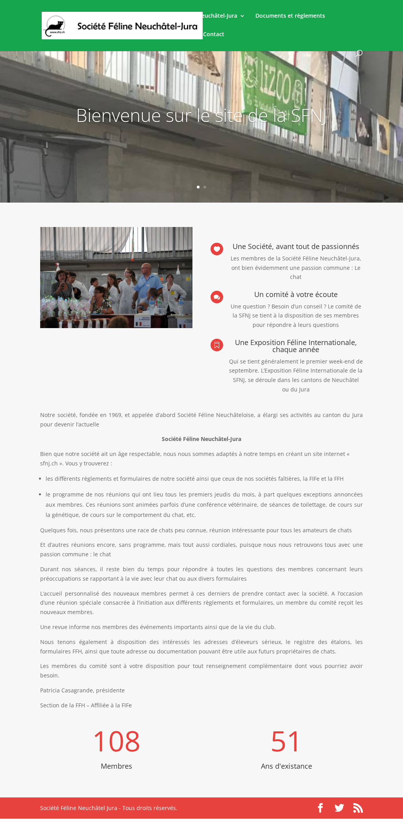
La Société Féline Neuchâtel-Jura (194, 16)
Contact (213, 34)
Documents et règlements (290, 16)
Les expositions (172, 34)
